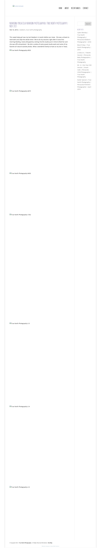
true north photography (34, 30)
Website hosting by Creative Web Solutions (50, 546)
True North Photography (25, 542)
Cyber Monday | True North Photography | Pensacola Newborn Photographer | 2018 (84, 37)
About (67, 8)
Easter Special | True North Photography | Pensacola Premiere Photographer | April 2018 (84, 84)
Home (60, 8)
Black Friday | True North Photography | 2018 (84, 47)
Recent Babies (75, 8)
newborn (22, 30)
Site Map (50, 542)
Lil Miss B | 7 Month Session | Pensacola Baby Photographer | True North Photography (84, 57)
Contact (85, 8)
